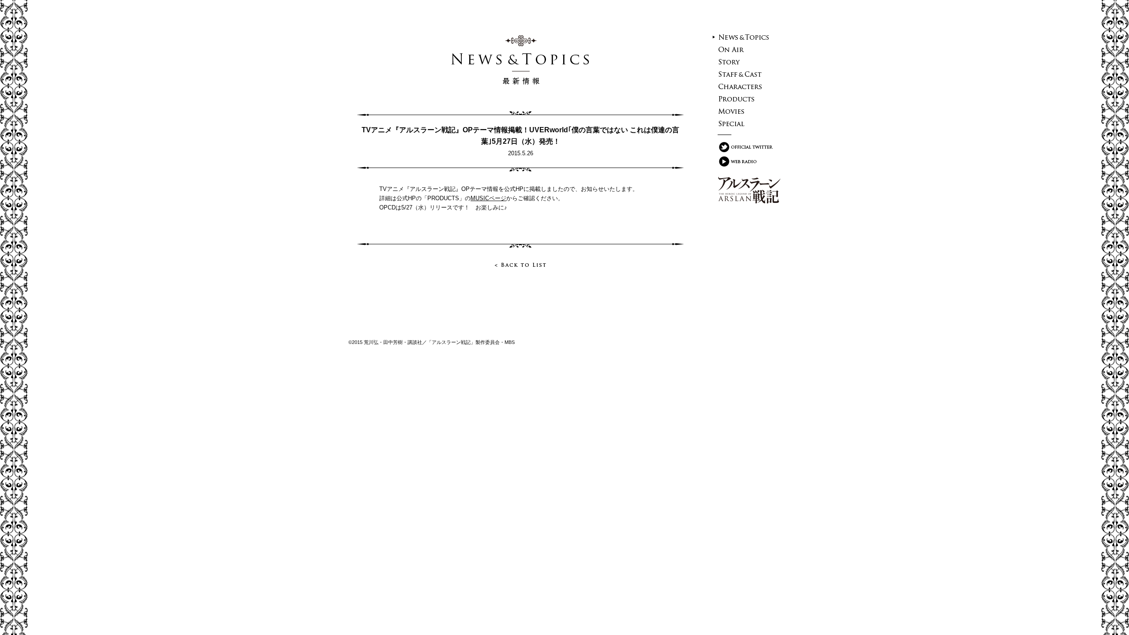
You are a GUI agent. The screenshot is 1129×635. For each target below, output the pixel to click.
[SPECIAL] (744, 123)
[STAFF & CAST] (744, 74)
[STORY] (744, 62)
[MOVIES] (744, 111)
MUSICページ (488, 198)
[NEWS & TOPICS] (744, 37)
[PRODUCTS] (744, 99)
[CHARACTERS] (744, 86)
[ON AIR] (744, 49)
